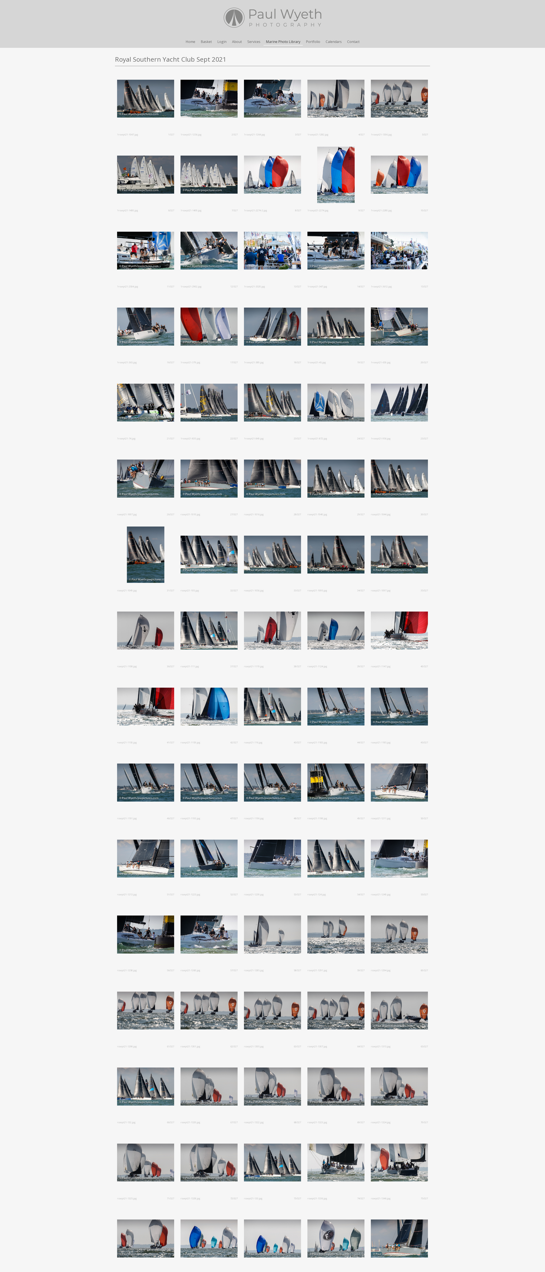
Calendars (334, 41)
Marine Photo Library (283, 41)
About (237, 41)
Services (253, 41)
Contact (353, 41)
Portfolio (313, 41)
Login (222, 41)
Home (190, 41)
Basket (206, 41)
